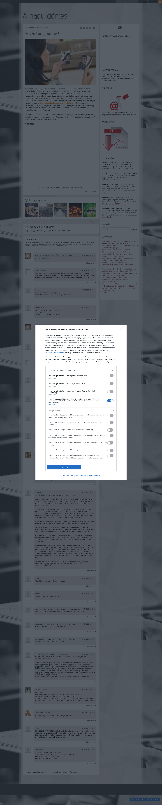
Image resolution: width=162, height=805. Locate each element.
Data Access (81, 475)
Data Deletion (67, 475)
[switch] (110, 375)
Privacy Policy (94, 475)
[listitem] (81, 370)
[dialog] (81, 402)
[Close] (122, 329)
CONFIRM (64, 467)
